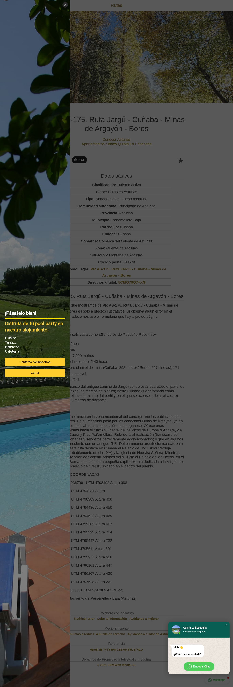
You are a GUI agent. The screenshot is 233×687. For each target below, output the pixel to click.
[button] (226, 625)
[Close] (65, 5)
